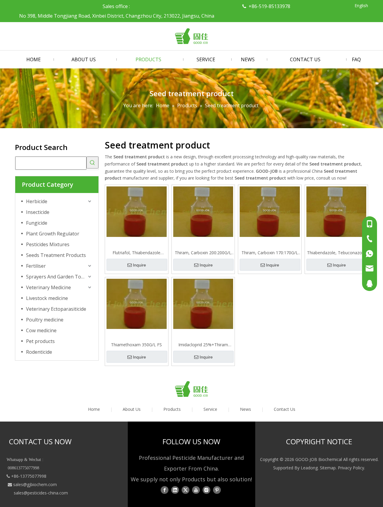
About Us (132, 409)
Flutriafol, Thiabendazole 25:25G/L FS (136, 253)
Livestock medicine (47, 298)
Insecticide (37, 212)
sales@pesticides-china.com (41, 493)
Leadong (309, 468)
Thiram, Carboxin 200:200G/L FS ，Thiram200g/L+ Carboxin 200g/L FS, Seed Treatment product (203, 253)
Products (172, 409)
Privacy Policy (351, 468)
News (245, 409)
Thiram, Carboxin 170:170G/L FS (269, 253)
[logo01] (191, 389)
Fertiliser (36, 266)
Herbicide (36, 201)
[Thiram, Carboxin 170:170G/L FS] (270, 211)
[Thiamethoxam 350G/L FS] (137, 303)
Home (94, 409)
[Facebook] (164, 490)
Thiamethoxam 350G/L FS (136, 344)
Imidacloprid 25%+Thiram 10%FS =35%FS (203, 345)
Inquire (139, 265)
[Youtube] (196, 490)
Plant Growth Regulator (52, 233)
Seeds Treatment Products (56, 255)
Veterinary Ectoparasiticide (56, 309)
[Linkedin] (175, 490)
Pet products (40, 341)
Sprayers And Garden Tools (57, 276)
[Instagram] (206, 490)
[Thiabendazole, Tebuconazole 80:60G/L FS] (336, 211)
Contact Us (284, 409)
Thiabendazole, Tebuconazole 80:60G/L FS (336, 253)
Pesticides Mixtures (47, 244)
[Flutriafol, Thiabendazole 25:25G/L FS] (137, 211)
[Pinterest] (217, 490)
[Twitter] (185, 490)
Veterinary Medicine (48, 287)
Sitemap (328, 468)
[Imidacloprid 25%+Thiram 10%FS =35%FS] (203, 303)
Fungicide (36, 223)
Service (210, 409)
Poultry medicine (44, 319)
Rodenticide (39, 352)
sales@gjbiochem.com (35, 484)
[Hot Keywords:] (92, 163)
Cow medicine (41, 330)
